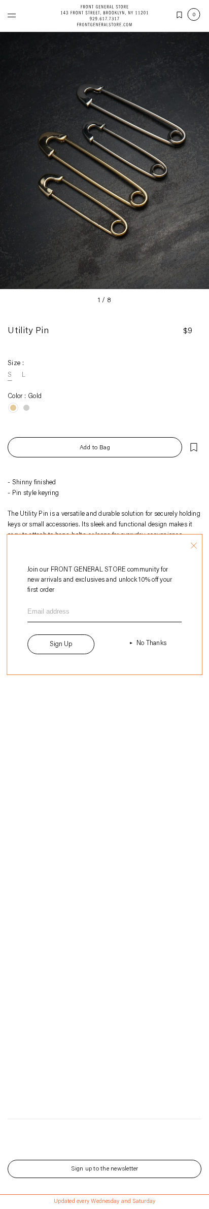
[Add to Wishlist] (193, 447)
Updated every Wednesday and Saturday (104, 1201)
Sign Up (61, 644)
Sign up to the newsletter (104, 1169)
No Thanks (151, 643)
